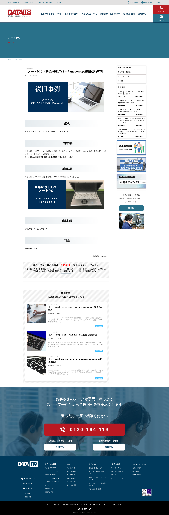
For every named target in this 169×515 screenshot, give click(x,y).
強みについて (71, 475)
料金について (71, 468)
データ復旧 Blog (116, 468)
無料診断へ (131, 208)
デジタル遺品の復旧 (95, 489)
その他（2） (122, 81)
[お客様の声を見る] (131, 164)
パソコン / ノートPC (51, 471)
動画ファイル (49, 492)
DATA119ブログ (18, 59)
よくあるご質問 (71, 485)
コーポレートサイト (117, 504)
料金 (59, 14)
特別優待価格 (137, 475)
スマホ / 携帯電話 (50, 475)
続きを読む (99, 326)
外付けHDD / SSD (50, 468)
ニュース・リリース (117, 478)
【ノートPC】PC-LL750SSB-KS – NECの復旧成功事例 (72, 335)
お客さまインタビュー (117, 471)
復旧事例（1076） (125, 72)
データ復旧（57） (124, 76)
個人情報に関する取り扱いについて (74, 504)
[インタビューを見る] (131, 181)
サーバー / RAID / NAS (52, 478)
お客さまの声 (137, 468)
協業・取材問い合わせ (152, 2)
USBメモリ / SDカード (52, 481)
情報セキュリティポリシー (98, 504)
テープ (47, 485)
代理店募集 (134, 2)
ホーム (9, 59)
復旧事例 (113, 475)
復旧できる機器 (47, 14)
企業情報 (142, 14)
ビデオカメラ (49, 488)
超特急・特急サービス (95, 468)
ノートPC (34, 75)
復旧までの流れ (71, 14)
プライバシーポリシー (52, 504)
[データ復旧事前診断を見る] (131, 147)
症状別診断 (136, 471)
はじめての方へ (71, 478)
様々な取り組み (71, 481)
